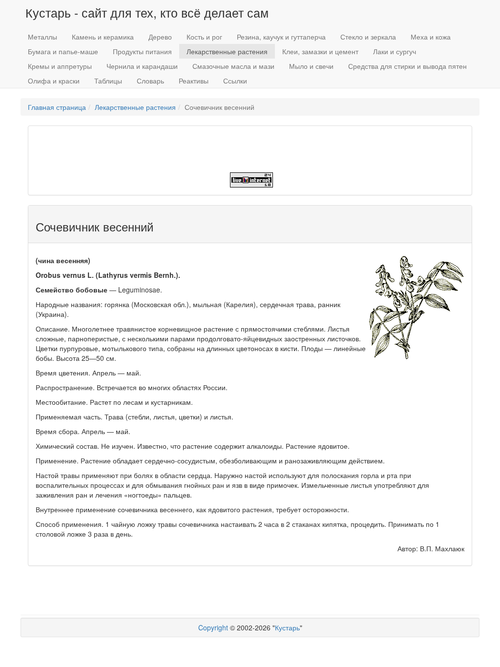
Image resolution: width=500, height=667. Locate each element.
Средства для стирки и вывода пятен (407, 66)
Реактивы (193, 80)
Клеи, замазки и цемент (320, 51)
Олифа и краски (54, 80)
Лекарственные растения (227, 51)
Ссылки (235, 80)
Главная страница (57, 107)
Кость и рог (204, 37)
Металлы (42, 37)
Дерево (160, 37)
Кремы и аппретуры (60, 66)
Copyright (213, 627)
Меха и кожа (431, 37)
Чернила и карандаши (142, 66)
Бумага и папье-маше (63, 51)
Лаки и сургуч (394, 51)
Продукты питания (142, 51)
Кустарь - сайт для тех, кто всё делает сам (147, 12)
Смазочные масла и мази (233, 66)
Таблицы (108, 80)
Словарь (150, 80)
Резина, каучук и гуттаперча (281, 37)
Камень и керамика (103, 37)
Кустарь (287, 627)
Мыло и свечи (311, 66)
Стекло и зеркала (368, 37)
